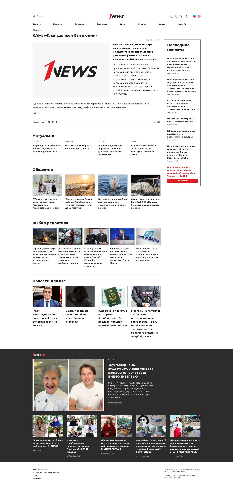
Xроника (37, 24)
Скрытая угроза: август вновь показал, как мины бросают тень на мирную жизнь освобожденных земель (44, 255)
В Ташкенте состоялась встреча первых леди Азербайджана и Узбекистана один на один (46, 203)
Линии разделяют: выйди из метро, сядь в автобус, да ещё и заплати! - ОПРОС (48, 443)
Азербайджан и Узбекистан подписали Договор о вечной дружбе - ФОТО (47, 148)
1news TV (182, 24)
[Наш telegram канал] (181, 16)
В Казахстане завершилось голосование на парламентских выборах (181, 134)
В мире (161, 24)
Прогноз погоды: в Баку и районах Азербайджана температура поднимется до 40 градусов (78, 203)
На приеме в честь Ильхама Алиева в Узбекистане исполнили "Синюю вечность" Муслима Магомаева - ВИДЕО (181, 152)
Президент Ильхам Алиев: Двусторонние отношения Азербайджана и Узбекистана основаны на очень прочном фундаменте (181, 85)
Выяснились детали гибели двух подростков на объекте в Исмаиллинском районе (112, 203)
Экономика (102, 24)
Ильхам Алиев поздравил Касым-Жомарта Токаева (78, 147)
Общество (79, 24)
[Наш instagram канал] (186, 16)
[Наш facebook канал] (176, 16)
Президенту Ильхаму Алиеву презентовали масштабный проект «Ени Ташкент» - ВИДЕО (181, 171)
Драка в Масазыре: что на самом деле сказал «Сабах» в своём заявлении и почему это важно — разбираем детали (70, 255)
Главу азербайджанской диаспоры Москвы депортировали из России (45, 318)
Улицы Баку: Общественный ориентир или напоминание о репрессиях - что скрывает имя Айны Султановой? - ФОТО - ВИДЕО (151, 446)
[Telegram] (56, 122)
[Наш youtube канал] (172, 16)
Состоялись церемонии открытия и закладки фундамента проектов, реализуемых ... (110, 150)
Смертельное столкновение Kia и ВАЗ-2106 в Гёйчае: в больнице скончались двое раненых (145, 203)
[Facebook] (46, 122)
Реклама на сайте (41, 469)
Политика (57, 24)
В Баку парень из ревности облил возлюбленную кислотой (76, 316)
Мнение (142, 24)
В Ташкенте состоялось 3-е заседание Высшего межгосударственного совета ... (144, 150)
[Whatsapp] (52, 122)
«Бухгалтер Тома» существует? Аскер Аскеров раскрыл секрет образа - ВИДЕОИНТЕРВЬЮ (130, 370)
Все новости (182, 181)
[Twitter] (49, 122)
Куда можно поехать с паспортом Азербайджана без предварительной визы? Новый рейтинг (112, 318)
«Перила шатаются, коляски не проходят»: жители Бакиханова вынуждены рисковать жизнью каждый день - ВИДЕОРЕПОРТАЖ (185, 446)
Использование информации (46, 472)
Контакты (37, 478)
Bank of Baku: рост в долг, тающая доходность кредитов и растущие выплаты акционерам (147, 254)
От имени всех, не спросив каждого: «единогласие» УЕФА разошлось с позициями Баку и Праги (121, 255)
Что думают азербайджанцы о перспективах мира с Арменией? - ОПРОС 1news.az (78, 446)
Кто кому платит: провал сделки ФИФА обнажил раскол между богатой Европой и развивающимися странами (95, 257)
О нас (35, 475)
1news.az (174, 471)
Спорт (123, 24)
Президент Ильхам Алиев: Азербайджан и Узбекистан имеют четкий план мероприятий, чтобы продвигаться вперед (181, 64)
